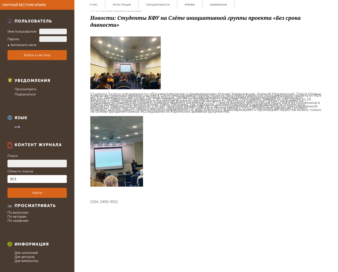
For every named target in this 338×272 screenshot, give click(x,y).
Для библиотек (26, 261)
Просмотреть (25, 89)
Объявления (218, 4)
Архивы (190, 4)
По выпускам (17, 212)
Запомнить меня (23, 45)
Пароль (13, 39)
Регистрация (122, 4)
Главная (92, 11)
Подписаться (25, 94)
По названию (18, 221)
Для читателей (26, 253)
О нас (94, 4)
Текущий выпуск (158, 4)
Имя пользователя (22, 31)
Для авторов (25, 257)
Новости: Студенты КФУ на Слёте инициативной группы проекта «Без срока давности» (122, 11)
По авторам (16, 216)
